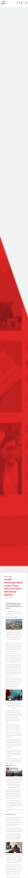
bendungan (10, 687)
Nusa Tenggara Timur (12, 658)
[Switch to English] (21, 2)
